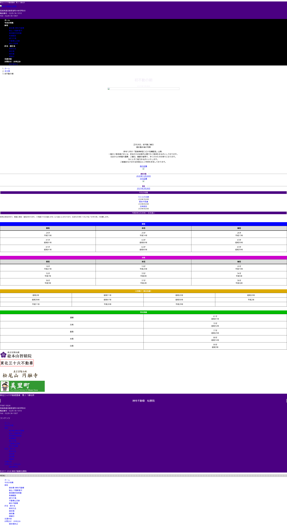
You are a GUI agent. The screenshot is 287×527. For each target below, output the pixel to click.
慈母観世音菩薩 (15, 33)
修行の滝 (12, 38)
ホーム (7, 423)
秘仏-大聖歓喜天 (15, 30)
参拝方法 (12, 48)
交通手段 (8, 461)
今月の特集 (8, 425)
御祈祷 (11, 51)
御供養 (11, 54)
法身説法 (143, 206)
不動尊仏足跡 (14, 41)
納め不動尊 (13, 43)
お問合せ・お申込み (12, 464)
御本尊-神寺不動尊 (16, 28)
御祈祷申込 (13, 64)
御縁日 (11, 56)
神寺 (6, 428)
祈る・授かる (9, 448)
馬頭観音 (12, 35)
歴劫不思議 (143, 201)
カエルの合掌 (143, 197)
